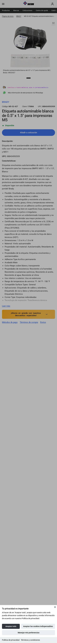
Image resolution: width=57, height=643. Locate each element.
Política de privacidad (10, 640)
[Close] (55, 607)
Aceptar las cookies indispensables (38, 626)
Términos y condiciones (30, 640)
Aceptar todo (10, 626)
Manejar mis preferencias (28, 633)
